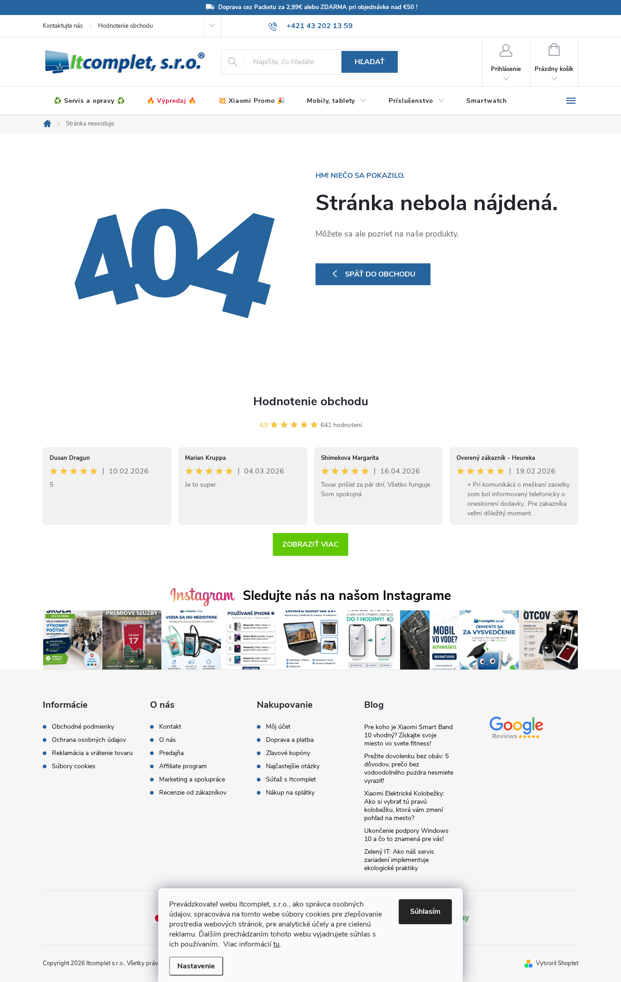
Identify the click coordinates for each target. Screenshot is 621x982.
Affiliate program (183, 766)
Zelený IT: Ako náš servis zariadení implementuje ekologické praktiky (399, 859)
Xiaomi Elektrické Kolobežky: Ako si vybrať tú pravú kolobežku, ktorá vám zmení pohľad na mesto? (404, 805)
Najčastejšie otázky (293, 766)
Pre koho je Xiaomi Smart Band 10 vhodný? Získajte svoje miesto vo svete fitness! (408, 735)
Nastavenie (196, 966)
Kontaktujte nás (63, 26)
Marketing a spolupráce (192, 779)
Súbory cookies (73, 766)
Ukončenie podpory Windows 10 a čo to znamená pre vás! (406, 834)
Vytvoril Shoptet (557, 963)
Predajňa (171, 753)
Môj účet (278, 726)
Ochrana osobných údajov (89, 740)
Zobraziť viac (310, 544)
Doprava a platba (290, 740)
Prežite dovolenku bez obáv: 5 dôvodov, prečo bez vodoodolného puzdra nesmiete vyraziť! (408, 768)
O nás (167, 740)
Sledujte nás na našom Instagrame (347, 595)
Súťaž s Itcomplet (291, 779)
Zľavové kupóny (288, 753)
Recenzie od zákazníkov (192, 792)
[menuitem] (89, 101)
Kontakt (170, 726)
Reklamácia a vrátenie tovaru (92, 753)
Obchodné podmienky (83, 726)
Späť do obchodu (380, 274)
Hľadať (370, 62)
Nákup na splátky (290, 792)
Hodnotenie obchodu (125, 26)
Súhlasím (425, 911)
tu (276, 944)
